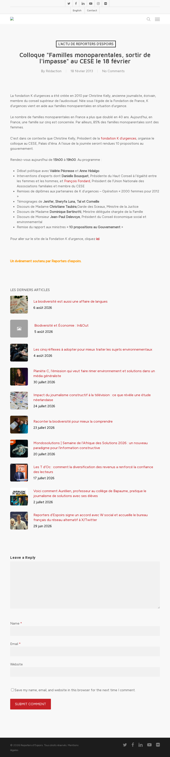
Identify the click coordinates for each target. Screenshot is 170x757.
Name (16, 623)
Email (15, 644)
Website (16, 664)
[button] (157, 19)
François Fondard (77, 181)
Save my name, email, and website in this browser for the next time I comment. (75, 690)
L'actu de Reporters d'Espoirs (86, 44)
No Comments (113, 71)
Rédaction (54, 71)
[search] (148, 19)
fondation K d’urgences (118, 138)
